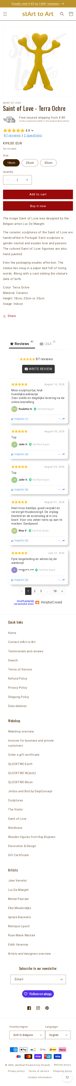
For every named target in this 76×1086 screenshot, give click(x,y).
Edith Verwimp (18, 944)
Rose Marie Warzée (21, 935)
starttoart (20, 1065)
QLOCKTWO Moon (20, 782)
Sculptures (15, 800)
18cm (11, 162)
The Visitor (15, 809)
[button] (5, 13)
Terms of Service (20, 669)
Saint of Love (17, 818)
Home (12, 633)
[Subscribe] (61, 979)
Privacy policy (16, 1071)
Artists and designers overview (29, 953)
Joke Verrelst (17, 880)
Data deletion (17, 706)
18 (55, 591)
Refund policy (62, 1065)
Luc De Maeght (18, 889)
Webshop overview (21, 731)
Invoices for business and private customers (31, 743)
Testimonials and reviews (25, 651)
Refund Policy (17, 678)
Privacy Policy (17, 687)
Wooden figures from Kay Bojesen (32, 837)
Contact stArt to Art (22, 642)
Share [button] (12, 316)
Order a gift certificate (23, 754)
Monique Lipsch (19, 926)
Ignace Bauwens (19, 917)
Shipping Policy (18, 697)
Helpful (19, 418)
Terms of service (39, 1071)
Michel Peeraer (18, 899)
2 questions (33, 135)
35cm (48, 162)
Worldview (15, 827)
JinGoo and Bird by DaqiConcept (30, 791)
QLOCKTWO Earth (20, 764)
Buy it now (38, 206)
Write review (40, 369)
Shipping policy (62, 1071)
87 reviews (12, 135)
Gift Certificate (18, 855)
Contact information (40, 1077)
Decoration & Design (22, 846)
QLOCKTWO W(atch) (22, 773)
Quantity (8, 171)
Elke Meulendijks (19, 908)
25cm (30, 162)
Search (13, 660)
